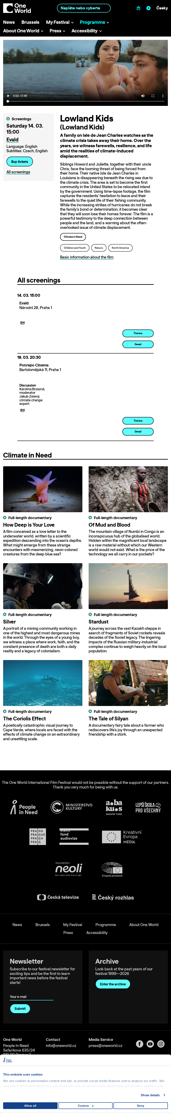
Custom (83, 1105)
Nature (99, 247)
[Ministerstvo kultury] (71, 807)
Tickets (138, 333)
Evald (12, 139)
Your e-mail (19, 991)
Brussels (30, 22)
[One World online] (149, 8)
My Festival (57, 22)
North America (120, 247)
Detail (138, 344)
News (9, 22)
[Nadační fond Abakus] (114, 807)
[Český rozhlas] (113, 897)
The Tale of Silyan (108, 718)
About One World (21, 30)
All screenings (18, 172)
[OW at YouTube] (152, 1044)
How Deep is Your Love (29, 525)
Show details (150, 1095)
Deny (140, 1105)
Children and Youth (75, 247)
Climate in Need (73, 236)
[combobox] (84, 8)
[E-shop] (139, 8)
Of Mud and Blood (109, 525)
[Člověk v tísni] (24, 807)
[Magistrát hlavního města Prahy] (38, 837)
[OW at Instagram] (162, 1044)
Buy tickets (19, 161)
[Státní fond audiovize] (74, 837)
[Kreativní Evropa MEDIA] (121, 837)
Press (55, 30)
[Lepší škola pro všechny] (148, 807)
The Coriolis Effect (24, 718)
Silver (9, 622)
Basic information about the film (86, 257)
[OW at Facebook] (141, 1044)
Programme (92, 22)
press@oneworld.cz (105, 1045)
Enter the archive (113, 984)
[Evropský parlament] (112, 869)
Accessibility (85, 30)
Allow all (30, 1105)
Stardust (98, 622)
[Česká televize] (58, 897)
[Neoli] (68, 870)
